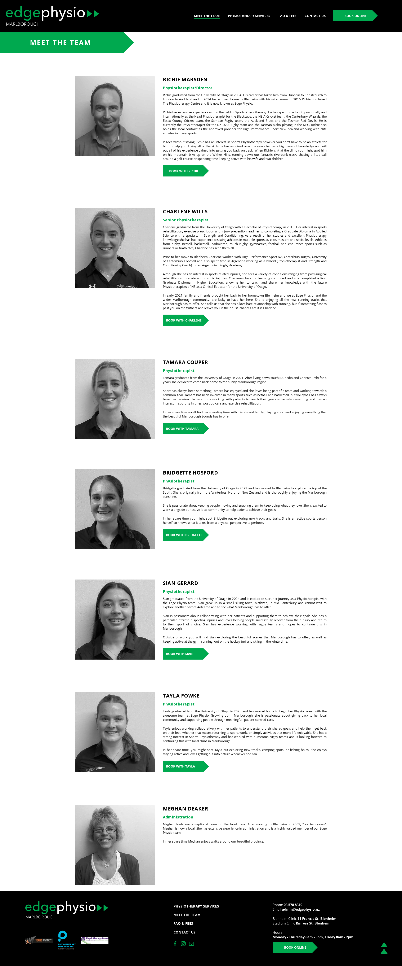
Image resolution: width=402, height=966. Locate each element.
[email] (191, 944)
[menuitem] (207, 16)
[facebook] (175, 944)
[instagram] (183, 944)
